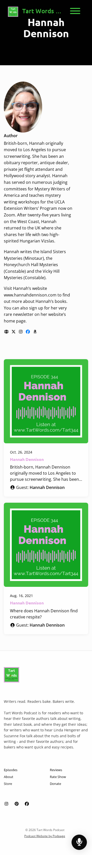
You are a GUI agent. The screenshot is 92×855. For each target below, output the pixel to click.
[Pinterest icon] (16, 803)
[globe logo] (7, 331)
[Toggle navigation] (75, 11)
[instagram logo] (21, 331)
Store (8, 783)
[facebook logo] (28, 331)
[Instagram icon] (6, 803)
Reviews (56, 770)
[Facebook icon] (26, 803)
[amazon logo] (35, 331)
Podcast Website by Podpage (44, 836)
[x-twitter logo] (14, 331)
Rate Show (58, 776)
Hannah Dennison (27, 459)
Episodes (10, 770)
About (8, 776)
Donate (55, 783)
